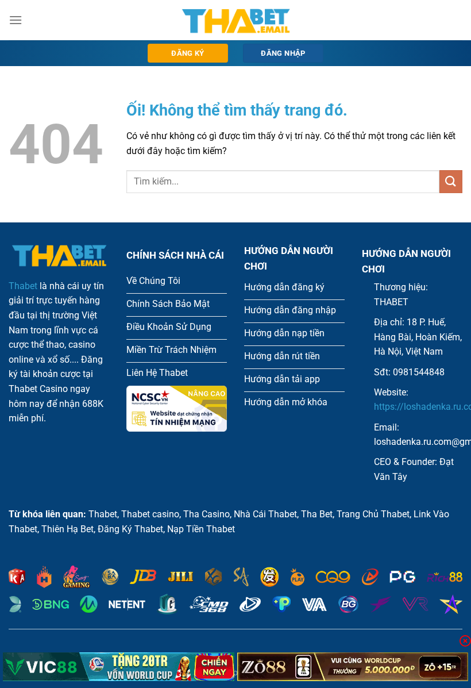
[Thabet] (235, 20)
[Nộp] (450, 181)
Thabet (23, 285)
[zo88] (353, 666)
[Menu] (15, 20)
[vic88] (118, 666)
